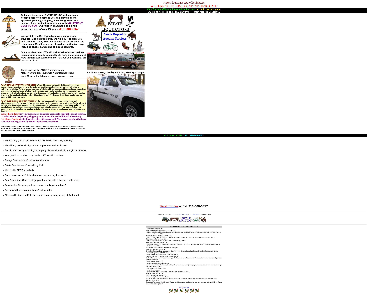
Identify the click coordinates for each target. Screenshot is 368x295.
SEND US (196, 214)
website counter (184, 287)
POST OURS (183, 214)
